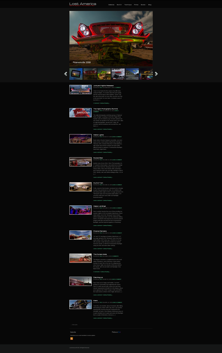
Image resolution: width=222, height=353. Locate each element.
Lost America (82, 3)
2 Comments (115, 256)
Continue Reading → (105, 103)
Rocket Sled (98, 158)
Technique (128, 4)
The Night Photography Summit (105, 109)
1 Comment (117, 87)
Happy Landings (99, 206)
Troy (101, 87)
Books (142, 5)
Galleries (111, 4)
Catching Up (98, 277)
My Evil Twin (98, 183)
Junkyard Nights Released (103, 85)
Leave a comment (97, 129)
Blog (149, 4)
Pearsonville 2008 (82, 62)
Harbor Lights (98, 135)
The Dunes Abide (100, 254)
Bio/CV (119, 4)
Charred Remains (100, 231)
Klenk (95, 300)
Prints (136, 4)
